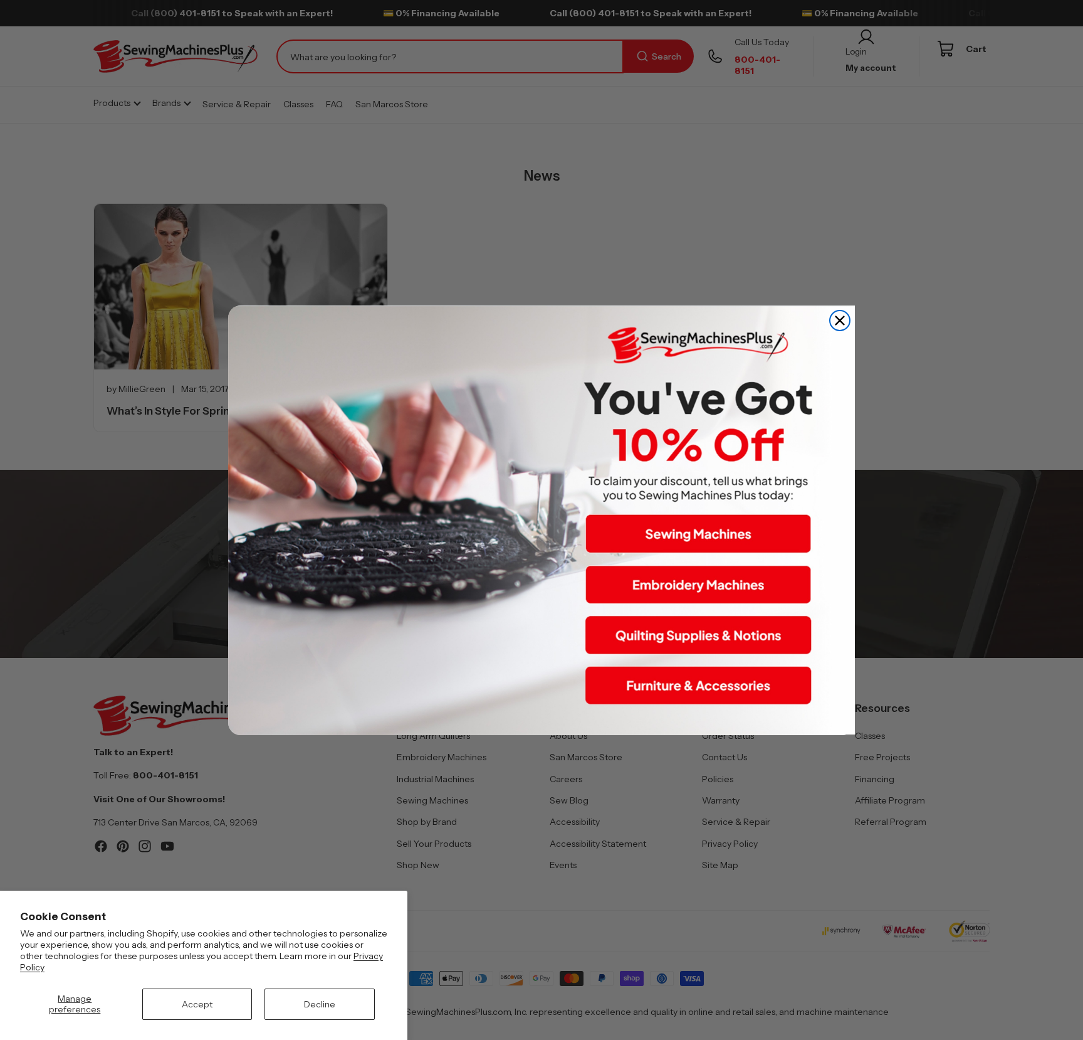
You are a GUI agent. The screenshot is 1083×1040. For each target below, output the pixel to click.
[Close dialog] (840, 320)
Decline (319, 1004)
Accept (197, 1004)
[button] (698, 534)
